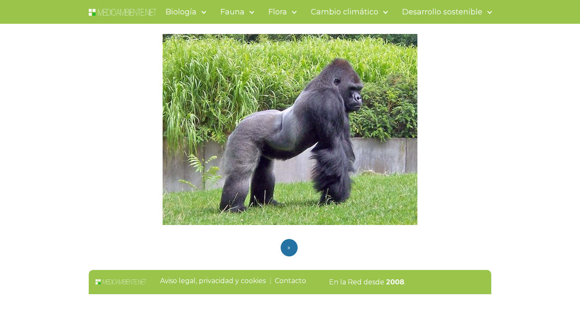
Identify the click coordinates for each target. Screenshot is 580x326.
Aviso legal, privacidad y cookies (213, 281)
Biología (181, 12)
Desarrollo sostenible (442, 12)
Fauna (232, 12)
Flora (277, 12)
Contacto (290, 281)
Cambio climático (344, 12)
